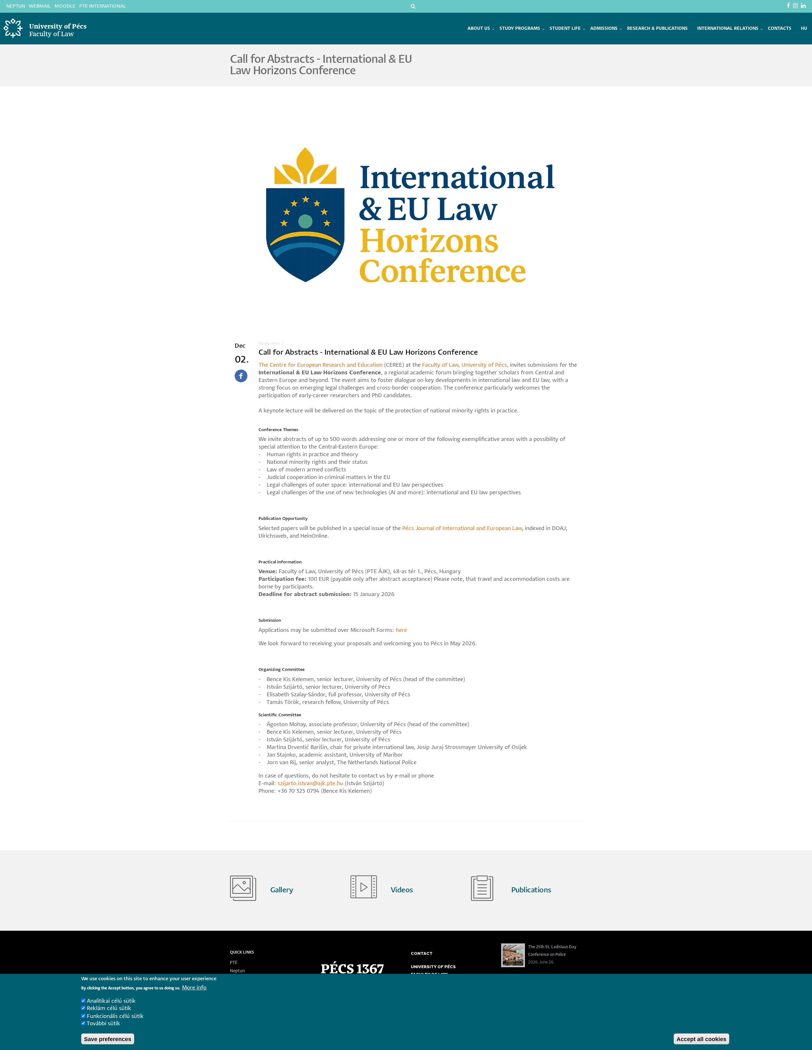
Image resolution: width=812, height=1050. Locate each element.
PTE (234, 963)
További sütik (103, 1024)
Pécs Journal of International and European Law (462, 528)
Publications (531, 890)
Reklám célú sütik (109, 1008)
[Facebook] (789, 6)
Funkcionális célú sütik (115, 1016)
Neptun (15, 6)
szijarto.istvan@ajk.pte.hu (310, 783)
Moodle (65, 6)
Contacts (779, 28)
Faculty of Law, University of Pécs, (465, 365)
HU (804, 28)
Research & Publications (657, 28)
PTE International (102, 6)
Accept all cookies (701, 1039)
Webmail (40, 6)
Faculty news (269, 343)
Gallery (281, 890)
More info (194, 987)
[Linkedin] (804, 6)
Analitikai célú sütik (111, 1001)
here (401, 630)
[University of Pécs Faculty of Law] (60, 42)
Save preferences (107, 1039)
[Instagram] (796, 6)
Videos (402, 890)
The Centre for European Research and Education (321, 365)
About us (479, 28)
